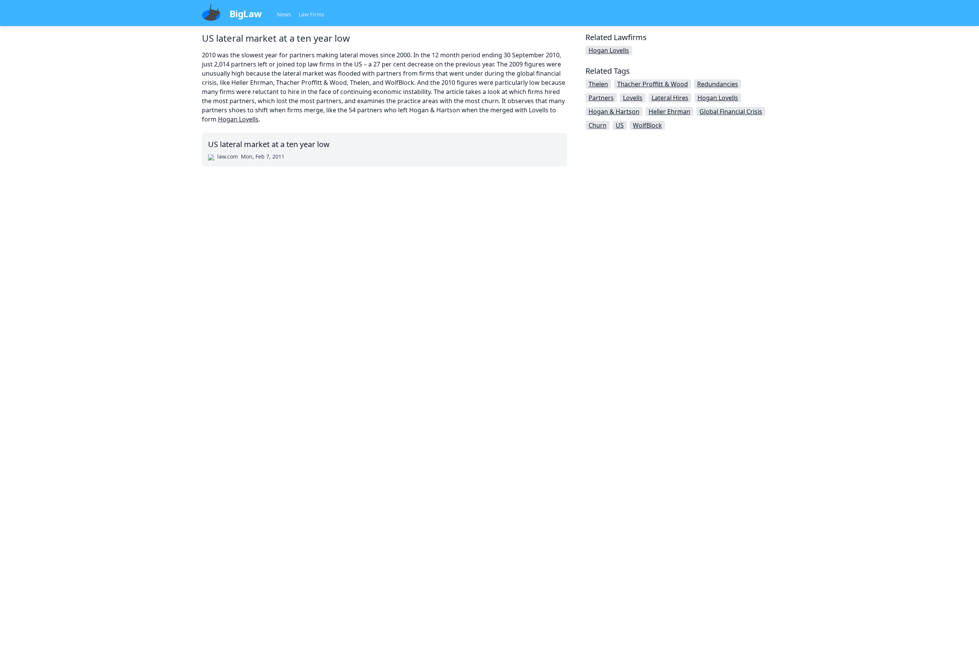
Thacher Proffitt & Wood (652, 84)
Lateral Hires (670, 98)
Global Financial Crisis (730, 111)
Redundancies (717, 84)
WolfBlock (647, 125)
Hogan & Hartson (614, 111)
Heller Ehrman (669, 111)
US (620, 125)
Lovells (632, 98)
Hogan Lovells (238, 119)
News (284, 14)
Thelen (598, 84)
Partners (601, 98)
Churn (598, 125)
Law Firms (311, 14)
